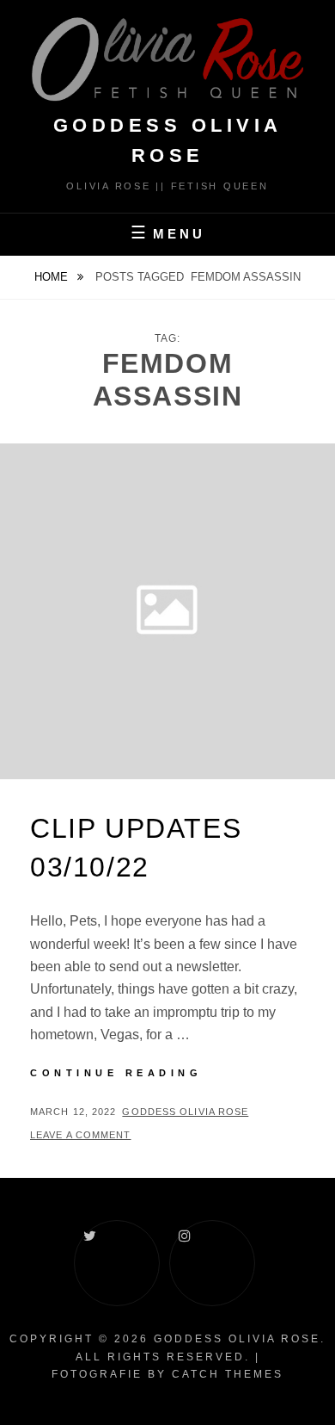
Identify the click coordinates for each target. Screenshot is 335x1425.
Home (52, 276)
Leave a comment (80, 1135)
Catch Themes (227, 1374)
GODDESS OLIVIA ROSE (237, 1339)
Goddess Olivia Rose (185, 1111)
